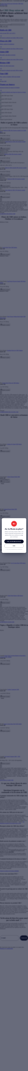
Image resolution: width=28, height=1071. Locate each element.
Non (14, 546)
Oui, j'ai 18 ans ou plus (14, 541)
